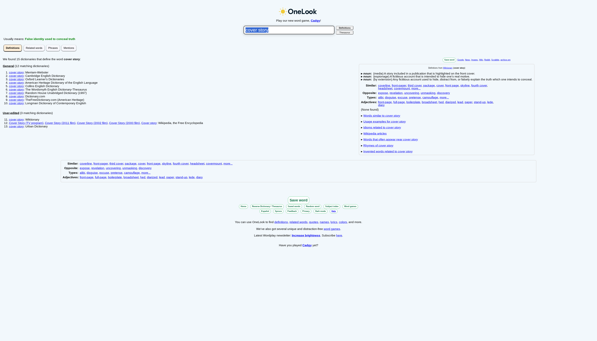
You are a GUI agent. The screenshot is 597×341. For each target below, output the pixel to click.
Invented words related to (388, 151)
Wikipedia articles (375, 133)
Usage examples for (384, 121)
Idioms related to (382, 127)
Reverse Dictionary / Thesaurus (267, 206)
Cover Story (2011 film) (60, 123)
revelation (396, 93)
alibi (380, 97)
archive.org (505, 60)
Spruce (278, 211)
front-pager (399, 85)
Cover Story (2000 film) (124, 123)
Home (243, 206)
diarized (450, 102)
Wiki (481, 60)
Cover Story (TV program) (26, 123)
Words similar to (381, 115)
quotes (313, 222)
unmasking (428, 93)
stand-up (480, 102)
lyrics (334, 222)
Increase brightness (306, 235)
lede (490, 102)
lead (460, 102)
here (339, 235)
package (429, 85)
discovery (443, 93)
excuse (402, 97)
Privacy (306, 211)
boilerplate (413, 102)
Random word (312, 206)
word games (332, 229)
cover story (16, 72)
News (467, 60)
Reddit (487, 60)
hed (441, 102)
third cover (415, 85)
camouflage (430, 97)
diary (381, 105)
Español (265, 211)
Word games (350, 206)
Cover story (149, 123)
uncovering (411, 93)
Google (460, 60)
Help (333, 211)
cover (440, 85)
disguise (390, 97)
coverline (384, 85)
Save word (449, 60)
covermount (402, 88)
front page (452, 85)
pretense (415, 97)
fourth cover (479, 85)
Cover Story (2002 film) (92, 123)
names (324, 222)
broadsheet (429, 102)
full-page (399, 102)
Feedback (292, 211)
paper (468, 102)
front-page (385, 102)
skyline (465, 85)
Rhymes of (378, 145)
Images (474, 60)
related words (298, 222)
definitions (281, 222)
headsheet (385, 88)
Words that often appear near (390, 139)
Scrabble (495, 60)
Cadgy (315, 20)
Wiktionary (448, 68)
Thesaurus (344, 32)
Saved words (294, 206)
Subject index (331, 206)
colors (343, 222)
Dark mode (320, 211)
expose (383, 93)
